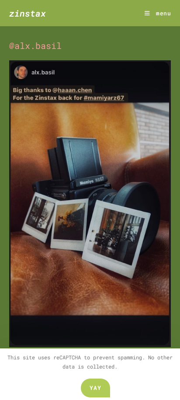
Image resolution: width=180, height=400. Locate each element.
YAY (96, 388)
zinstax (27, 13)
